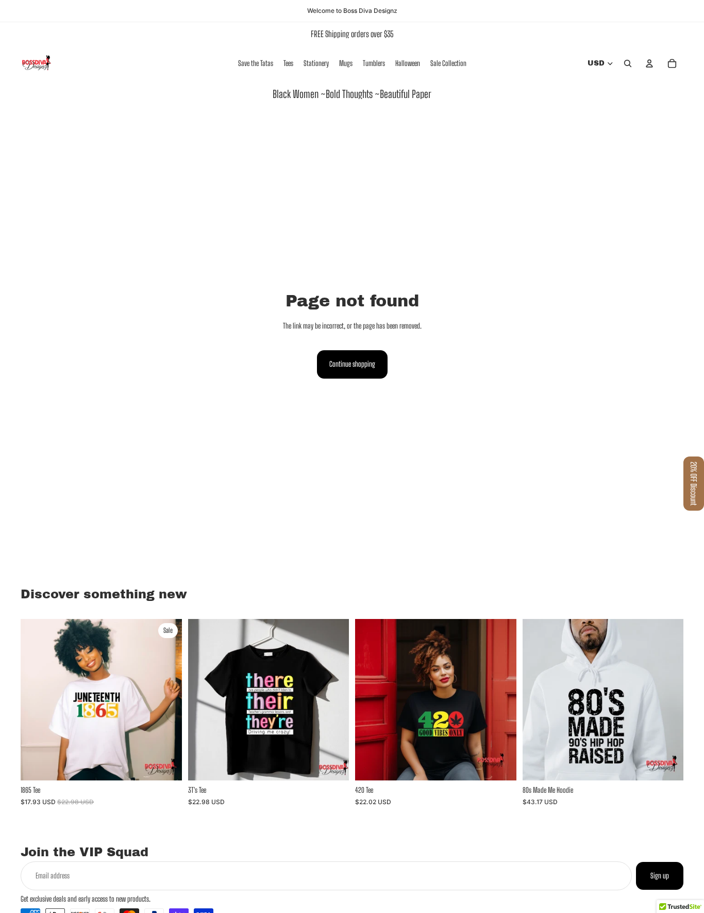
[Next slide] (500, 700)
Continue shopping (352, 364)
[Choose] (166, 765)
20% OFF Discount (693, 484)
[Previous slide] (370, 700)
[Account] (649, 63)
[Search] (627, 63)
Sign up (659, 875)
